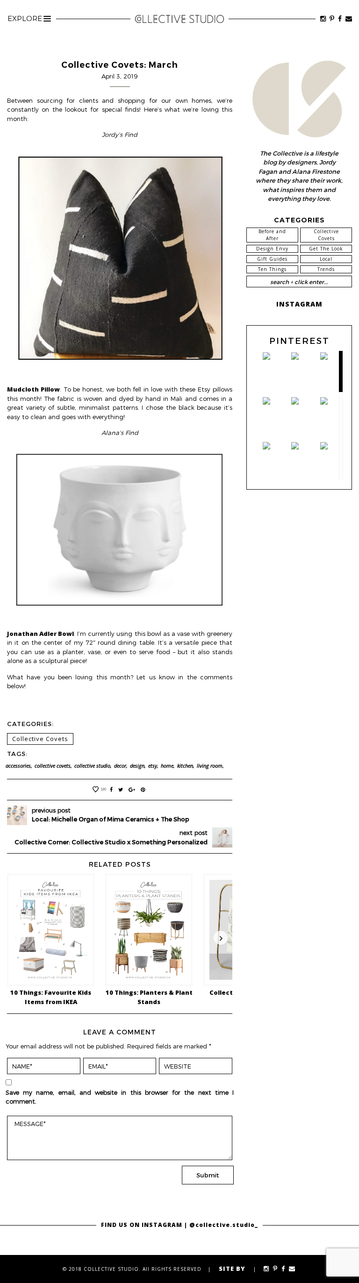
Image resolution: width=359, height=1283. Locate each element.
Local (326, 259)
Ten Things (272, 269)
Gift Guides (272, 259)
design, (138, 766)
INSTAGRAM (299, 303)
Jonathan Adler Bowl (40, 633)
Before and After (272, 235)
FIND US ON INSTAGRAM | (145, 1225)
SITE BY (232, 1268)
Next (221, 938)
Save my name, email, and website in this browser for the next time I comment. (120, 1097)
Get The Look (326, 248)
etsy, (153, 766)
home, (168, 766)
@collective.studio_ (223, 1225)
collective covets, (53, 766)
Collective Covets (40, 738)
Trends (326, 269)
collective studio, (93, 766)
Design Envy (272, 248)
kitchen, (185, 766)
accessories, (19, 766)
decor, (121, 766)
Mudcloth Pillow (33, 389)
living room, (210, 766)
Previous (19, 938)
